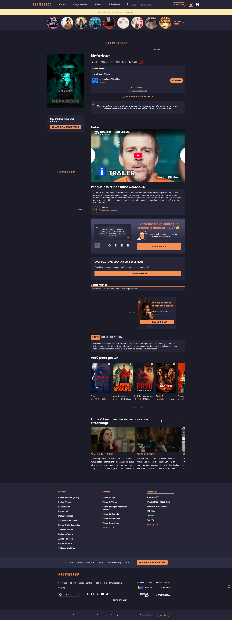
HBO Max (151, 511)
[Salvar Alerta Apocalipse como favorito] (130, 363)
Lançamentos (64, 507)
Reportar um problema (113, 583)
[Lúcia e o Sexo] (67, 23)
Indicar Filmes (64, 502)
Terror (124, 62)
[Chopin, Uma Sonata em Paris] (81, 23)
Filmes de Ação (109, 497)
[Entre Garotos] (95, 23)
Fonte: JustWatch (139, 90)
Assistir (177, 80)
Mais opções (136, 87)
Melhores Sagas (65, 534)
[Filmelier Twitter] (97, 594)
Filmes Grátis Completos (69, 525)
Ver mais (106, 527)
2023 (118, 62)
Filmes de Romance (111, 518)
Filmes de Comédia (110, 514)
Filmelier (104, 208)
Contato (61, 587)
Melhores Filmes (65, 516)
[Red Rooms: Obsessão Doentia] (109, 23)
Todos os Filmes (65, 530)
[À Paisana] (151, 23)
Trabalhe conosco (76, 583)
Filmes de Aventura (111, 523)
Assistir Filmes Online (67, 520)
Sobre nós (62, 583)
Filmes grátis (102, 12)
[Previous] (134, 408)
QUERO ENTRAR (139, 273)
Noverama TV (153, 497)
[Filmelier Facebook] (92, 594)
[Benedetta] (123, 23)
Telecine (150, 516)
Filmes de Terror (109, 502)
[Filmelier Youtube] (102, 594)
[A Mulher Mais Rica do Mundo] (165, 23)
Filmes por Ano (65, 543)
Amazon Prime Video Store (158, 502)
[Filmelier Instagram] (87, 594)
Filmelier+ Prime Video (157, 506)
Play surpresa (159, 322)
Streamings (152, 492)
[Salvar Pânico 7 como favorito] (174, 363)
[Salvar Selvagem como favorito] (108, 363)
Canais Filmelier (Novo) (68, 497)
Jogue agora (159, 246)
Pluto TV (150, 520)
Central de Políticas (147, 615)
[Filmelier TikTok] (107, 594)
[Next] (141, 408)
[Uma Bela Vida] (137, 23)
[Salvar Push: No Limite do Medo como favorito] (152, 363)
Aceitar (163, 615)
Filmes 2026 (63, 511)
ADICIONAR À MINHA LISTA (139, 96)
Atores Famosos (65, 539)
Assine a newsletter (67, 127)
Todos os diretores (66, 548)
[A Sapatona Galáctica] (53, 23)
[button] (76, 594)
